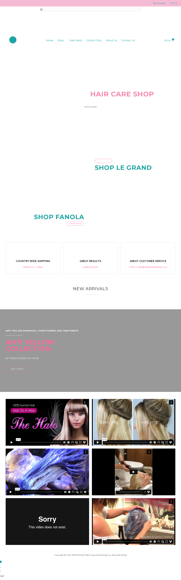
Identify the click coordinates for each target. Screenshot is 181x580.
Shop (61, 40)
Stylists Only (94, 40)
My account (159, 3)
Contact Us (128, 40)
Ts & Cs (173, 3)
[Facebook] (12, 39)
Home (49, 40)
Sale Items (76, 40)
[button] (61, 40)
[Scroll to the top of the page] (1, 562)
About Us (111, 40)
